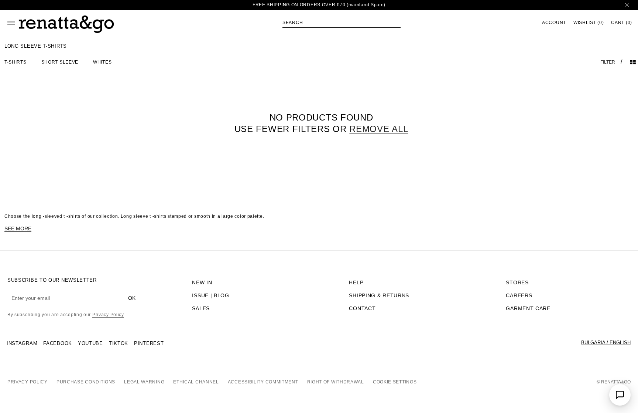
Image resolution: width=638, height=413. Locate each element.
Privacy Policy (108, 314)
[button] (341, 22)
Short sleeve (59, 62)
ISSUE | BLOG (210, 295)
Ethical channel (196, 382)
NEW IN (202, 282)
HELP (356, 282)
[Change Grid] (633, 62)
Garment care (528, 308)
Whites (102, 62)
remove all (378, 129)
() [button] (588, 23)
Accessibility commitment (263, 382)
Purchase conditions (85, 382)
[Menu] (11, 23)
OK (132, 298)
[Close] (626, 5)
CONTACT (362, 308)
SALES (201, 308)
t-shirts (15, 62)
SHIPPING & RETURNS (379, 295)
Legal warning (144, 382)
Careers (519, 295)
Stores (517, 282)
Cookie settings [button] (395, 382)
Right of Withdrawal (335, 382)
